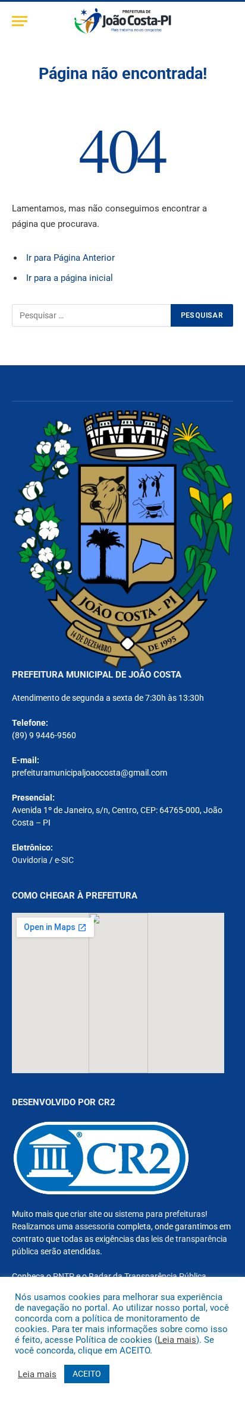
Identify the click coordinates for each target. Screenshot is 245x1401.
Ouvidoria (30, 860)
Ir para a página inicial (69, 278)
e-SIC (64, 860)
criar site (86, 1214)
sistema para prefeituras (160, 1214)
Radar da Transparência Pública (147, 1276)
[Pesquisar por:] (92, 315)
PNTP (63, 1276)
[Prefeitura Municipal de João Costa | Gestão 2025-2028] (122, 21)
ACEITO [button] (87, 1373)
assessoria (95, 1226)
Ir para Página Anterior (70, 257)
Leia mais (177, 1339)
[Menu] (19, 21)
